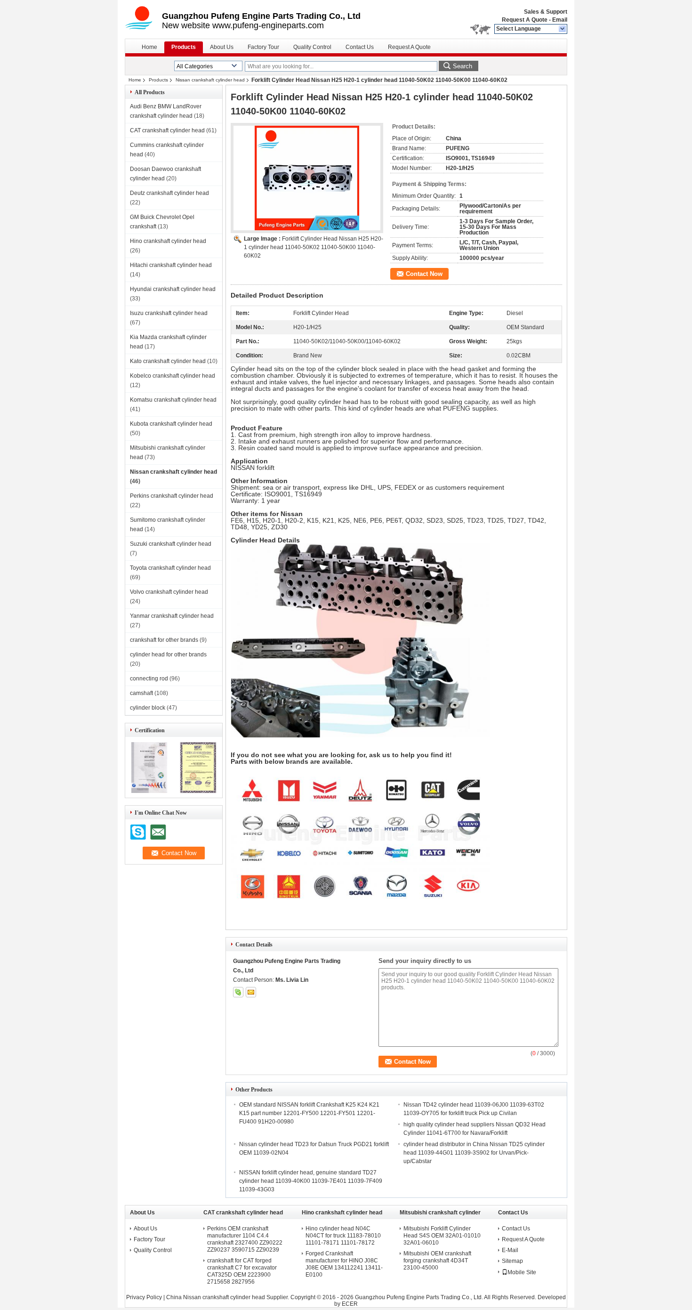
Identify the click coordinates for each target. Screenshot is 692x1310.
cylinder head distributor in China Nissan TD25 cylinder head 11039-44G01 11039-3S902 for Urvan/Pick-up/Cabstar (474, 1152)
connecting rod (149, 678)
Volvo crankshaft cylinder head (169, 592)
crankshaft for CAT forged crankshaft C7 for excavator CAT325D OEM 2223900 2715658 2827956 (242, 1271)
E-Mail (510, 1250)
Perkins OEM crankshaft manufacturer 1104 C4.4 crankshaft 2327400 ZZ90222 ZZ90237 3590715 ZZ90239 (244, 1239)
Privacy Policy (144, 1297)
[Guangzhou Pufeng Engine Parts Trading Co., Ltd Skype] (238, 992)
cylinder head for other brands (168, 654)
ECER (350, 1304)
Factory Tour (263, 47)
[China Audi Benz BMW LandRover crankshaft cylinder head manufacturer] (143, 19)
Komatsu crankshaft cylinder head (173, 399)
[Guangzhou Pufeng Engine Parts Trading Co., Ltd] (563, 29)
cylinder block (147, 707)
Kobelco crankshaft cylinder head (172, 375)
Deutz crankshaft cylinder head (169, 193)
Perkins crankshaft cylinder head (171, 496)
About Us (221, 47)
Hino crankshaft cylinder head (168, 241)
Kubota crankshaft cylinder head (171, 423)
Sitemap (512, 1261)
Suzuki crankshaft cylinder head (170, 544)
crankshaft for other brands (164, 640)
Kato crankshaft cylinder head (168, 361)
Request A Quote (524, 19)
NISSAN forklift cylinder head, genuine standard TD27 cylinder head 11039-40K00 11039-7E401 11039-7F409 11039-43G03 (310, 1181)
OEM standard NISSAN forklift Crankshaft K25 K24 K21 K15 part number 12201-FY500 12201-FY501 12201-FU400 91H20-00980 (309, 1113)
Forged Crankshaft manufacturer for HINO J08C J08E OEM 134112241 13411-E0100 (344, 1264)
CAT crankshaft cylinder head (167, 130)
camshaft (141, 693)
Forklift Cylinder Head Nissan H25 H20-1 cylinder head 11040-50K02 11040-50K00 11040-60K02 (313, 247)
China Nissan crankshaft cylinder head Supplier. (228, 1297)
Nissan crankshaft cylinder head (210, 79)
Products (183, 47)
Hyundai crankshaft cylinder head (173, 289)
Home (149, 47)
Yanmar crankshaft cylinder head (172, 616)
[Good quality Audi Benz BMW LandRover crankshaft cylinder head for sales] (149, 791)
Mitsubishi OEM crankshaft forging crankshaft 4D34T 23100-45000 (437, 1260)
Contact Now (424, 273)
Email (559, 19)
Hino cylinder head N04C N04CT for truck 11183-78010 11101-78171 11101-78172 (343, 1235)
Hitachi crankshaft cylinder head (171, 265)
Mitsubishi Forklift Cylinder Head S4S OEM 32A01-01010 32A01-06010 (442, 1235)
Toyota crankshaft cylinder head (170, 568)
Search (462, 66)
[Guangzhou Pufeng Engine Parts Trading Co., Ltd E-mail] (251, 992)
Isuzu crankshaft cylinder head (169, 313)
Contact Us (360, 47)
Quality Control (312, 47)
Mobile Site (521, 1272)
